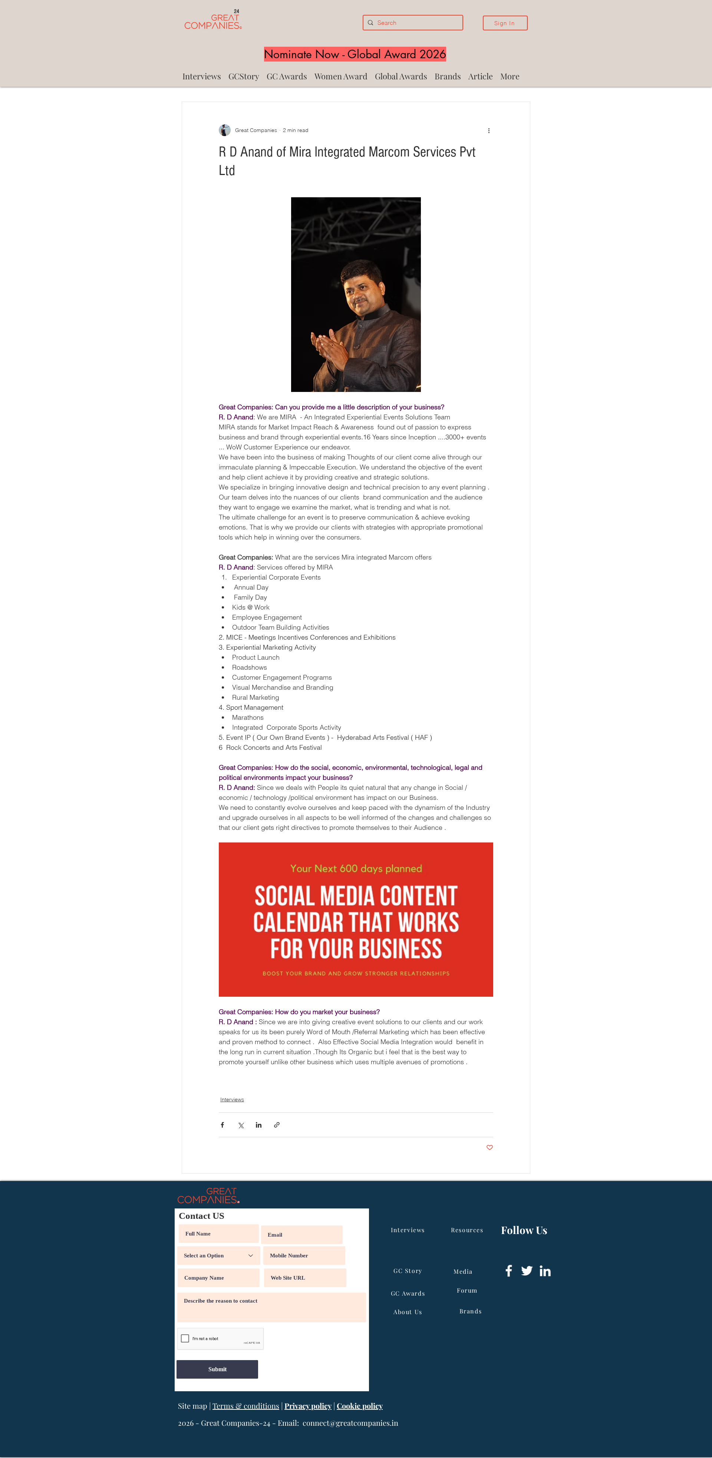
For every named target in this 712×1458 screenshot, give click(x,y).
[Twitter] (527, 1271)
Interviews (232, 1099)
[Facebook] (509, 1271)
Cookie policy (360, 1406)
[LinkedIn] (545, 1271)
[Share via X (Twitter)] (240, 1124)
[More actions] (488, 130)
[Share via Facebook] (222, 1124)
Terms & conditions (245, 1406)
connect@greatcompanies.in (350, 1423)
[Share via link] (276, 1124)
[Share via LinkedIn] (258, 1124)
